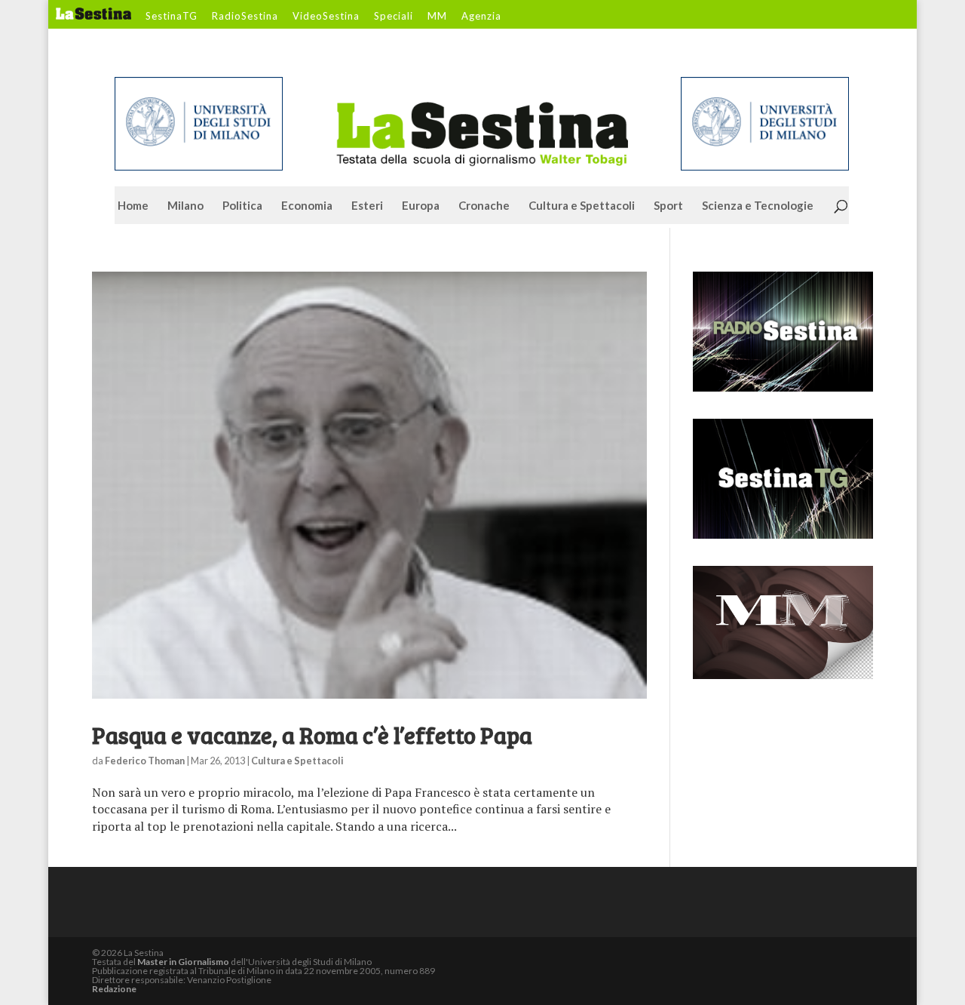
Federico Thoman (145, 761)
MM (437, 16)
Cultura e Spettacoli (581, 206)
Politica (242, 206)
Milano (185, 206)
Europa (421, 206)
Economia (306, 206)
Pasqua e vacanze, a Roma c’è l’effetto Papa (312, 735)
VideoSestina (326, 16)
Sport (668, 206)
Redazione (114, 988)
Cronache (484, 206)
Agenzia (481, 16)
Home (133, 206)
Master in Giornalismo (183, 961)
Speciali (393, 16)
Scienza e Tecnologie (757, 206)
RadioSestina (245, 16)
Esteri (367, 206)
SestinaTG (172, 16)
